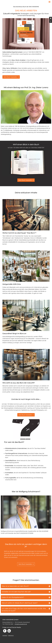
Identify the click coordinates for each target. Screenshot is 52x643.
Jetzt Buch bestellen (25, 415)
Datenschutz (11, 635)
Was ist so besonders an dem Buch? (15, 586)
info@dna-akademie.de (21, 624)
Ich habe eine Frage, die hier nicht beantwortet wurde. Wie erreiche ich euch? (24, 610)
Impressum (4, 635)
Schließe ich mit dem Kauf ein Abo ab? (16, 592)
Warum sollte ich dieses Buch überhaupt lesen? (20, 603)
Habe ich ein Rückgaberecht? (13, 597)
